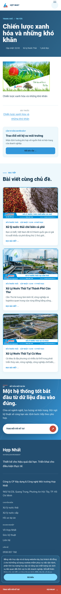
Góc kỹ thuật (9, 535)
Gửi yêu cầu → (30, 151)
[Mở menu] (54, 5)
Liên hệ (6, 540)
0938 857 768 (10, 552)
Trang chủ (8, 19)
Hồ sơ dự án (9, 517)
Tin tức (19, 19)
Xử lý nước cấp (10, 512)
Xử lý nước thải (10, 507)
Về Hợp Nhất (9, 530)
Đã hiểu (30, 577)
